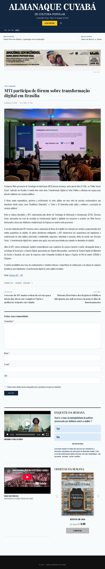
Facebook (18, 283)
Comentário (9, 321)
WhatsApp (26, 283)
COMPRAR (77, 530)
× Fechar (96, 55)
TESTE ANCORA (10, 86)
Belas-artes (9, 36)
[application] (27, 424)
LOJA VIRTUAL (50, 23)
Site (5, 375)
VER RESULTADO (77, 444)
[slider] (25, 434)
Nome (7, 353)
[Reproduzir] (7, 434)
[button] (27, 424)
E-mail (7, 364)
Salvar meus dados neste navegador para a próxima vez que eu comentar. (34, 386)
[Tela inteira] (47, 434)
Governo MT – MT (16, 275)
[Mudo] (43, 434)
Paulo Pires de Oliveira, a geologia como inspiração (24, 39)
